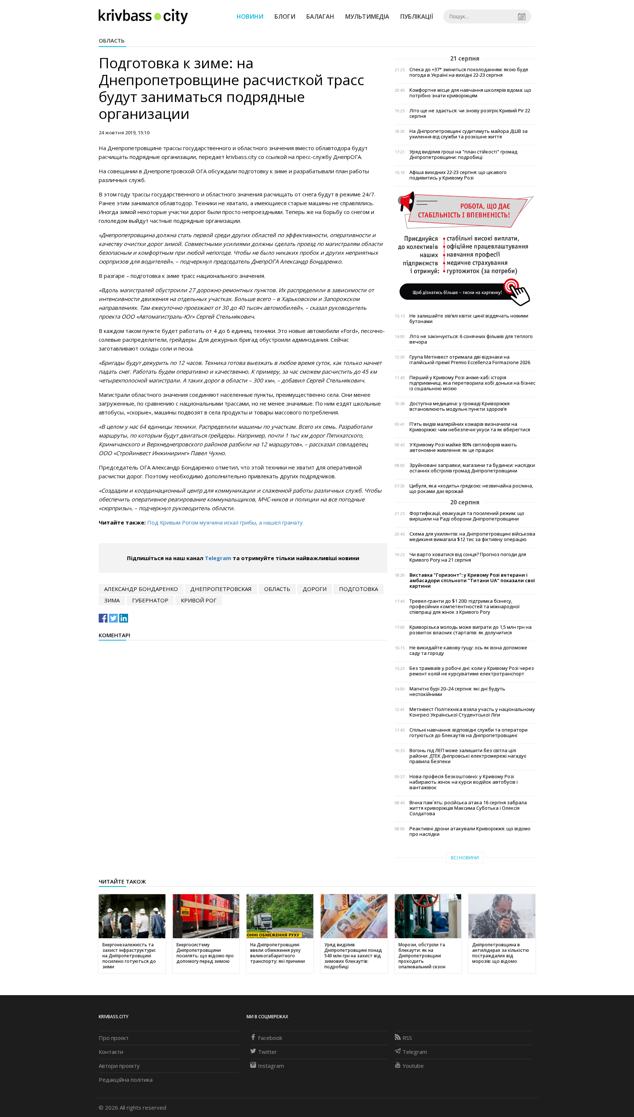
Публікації (416, 16)
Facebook (270, 1037)
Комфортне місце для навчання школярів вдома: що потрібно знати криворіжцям (470, 92)
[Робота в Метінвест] (465, 248)
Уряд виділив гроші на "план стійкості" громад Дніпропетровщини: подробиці (463, 154)
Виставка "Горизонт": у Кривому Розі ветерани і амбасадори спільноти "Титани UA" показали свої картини (472, 580)
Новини (250, 16)
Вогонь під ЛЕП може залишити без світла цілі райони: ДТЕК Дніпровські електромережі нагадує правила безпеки (467, 756)
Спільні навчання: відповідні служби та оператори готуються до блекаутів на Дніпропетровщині (468, 732)
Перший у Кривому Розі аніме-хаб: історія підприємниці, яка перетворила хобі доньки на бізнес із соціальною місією (472, 383)
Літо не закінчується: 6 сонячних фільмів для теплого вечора (471, 339)
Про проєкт (114, 1037)
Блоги (284, 16)
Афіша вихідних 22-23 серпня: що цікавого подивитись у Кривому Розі (458, 175)
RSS (407, 1037)
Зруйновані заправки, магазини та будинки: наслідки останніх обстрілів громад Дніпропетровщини (472, 468)
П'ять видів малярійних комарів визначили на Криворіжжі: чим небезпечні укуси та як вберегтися (469, 426)
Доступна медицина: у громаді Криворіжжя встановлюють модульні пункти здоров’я (459, 406)
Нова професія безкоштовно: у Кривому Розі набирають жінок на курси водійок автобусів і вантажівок (463, 782)
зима (112, 600)
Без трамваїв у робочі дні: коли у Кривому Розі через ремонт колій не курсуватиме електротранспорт (471, 671)
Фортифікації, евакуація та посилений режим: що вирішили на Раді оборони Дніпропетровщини (466, 516)
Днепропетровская (221, 588)
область (277, 588)
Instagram (271, 1065)
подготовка (358, 588)
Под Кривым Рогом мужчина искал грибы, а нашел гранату (225, 522)
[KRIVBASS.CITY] (143, 16)
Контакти (111, 1051)
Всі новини (465, 858)
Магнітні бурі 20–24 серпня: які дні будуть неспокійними (457, 691)
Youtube (413, 1065)
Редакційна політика (126, 1079)
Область (112, 40)
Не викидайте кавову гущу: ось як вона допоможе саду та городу (468, 650)
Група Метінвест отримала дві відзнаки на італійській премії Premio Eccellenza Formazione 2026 (469, 359)
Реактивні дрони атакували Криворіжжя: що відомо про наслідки (470, 831)
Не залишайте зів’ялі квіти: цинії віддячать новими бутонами (468, 318)
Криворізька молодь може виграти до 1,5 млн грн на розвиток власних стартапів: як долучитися (470, 629)
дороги (315, 588)
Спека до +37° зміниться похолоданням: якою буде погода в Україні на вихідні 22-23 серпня (468, 72)
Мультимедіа (367, 16)
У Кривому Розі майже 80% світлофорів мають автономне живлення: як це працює (463, 447)
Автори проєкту (119, 1065)
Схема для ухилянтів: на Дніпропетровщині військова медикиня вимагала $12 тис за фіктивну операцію (472, 536)
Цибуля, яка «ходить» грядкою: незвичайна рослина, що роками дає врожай (471, 488)
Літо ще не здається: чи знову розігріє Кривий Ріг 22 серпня (469, 113)
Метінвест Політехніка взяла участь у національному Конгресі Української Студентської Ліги (472, 712)
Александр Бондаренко (141, 588)
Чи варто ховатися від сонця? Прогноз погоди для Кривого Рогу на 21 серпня (467, 557)
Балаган (320, 16)
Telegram (218, 558)
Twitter (267, 1051)
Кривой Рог (198, 600)
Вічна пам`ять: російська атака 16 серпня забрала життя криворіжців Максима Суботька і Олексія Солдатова (468, 808)
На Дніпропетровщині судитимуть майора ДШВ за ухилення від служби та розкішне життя (468, 133)
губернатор (150, 600)
